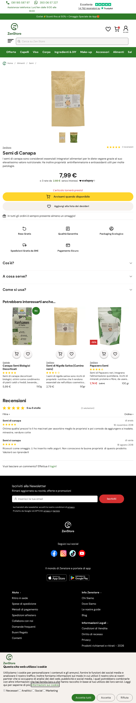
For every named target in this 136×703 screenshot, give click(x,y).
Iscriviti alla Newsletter (41, 488)
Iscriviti (111, 499)
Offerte (11, 52)
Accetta (106, 697)
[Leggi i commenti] (114, 147)
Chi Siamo (88, 598)
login (53, 466)
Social (38, 690)
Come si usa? (14, 289)
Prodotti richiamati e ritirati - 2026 (103, 645)
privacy (71, 507)
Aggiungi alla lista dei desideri (71, 206)
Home (10, 63)
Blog (84, 615)
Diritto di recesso (92, 634)
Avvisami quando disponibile (72, 196)
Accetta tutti (83, 697)
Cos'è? (8, 263)
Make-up (86, 52)
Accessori (102, 52)
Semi (31, 63)
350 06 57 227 (49, 2)
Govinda (6, 362)
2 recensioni (127, 147)
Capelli (24, 52)
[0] (117, 31)
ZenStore (7, 147)
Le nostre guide (91, 609)
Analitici (26, 690)
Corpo (46, 52)
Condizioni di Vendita (94, 628)
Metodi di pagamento (25, 609)
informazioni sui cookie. (45, 685)
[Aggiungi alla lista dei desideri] (28, 354)
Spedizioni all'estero (24, 615)
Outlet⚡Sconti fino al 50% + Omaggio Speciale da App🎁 (68, 16)
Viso (35, 52)
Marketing (51, 690)
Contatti (17, 638)
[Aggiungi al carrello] (16, 354)
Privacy (86, 640)
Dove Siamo (89, 603)
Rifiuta (125, 697)
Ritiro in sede (20, 598)
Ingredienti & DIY (65, 52)
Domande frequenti (23, 626)
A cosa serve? (15, 276)
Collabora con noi (22, 621)
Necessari (12, 690)
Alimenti (118, 52)
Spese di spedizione (24, 603)
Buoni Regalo (20, 632)
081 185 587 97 (20, 2)
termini (56, 511)
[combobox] (72, 41)
